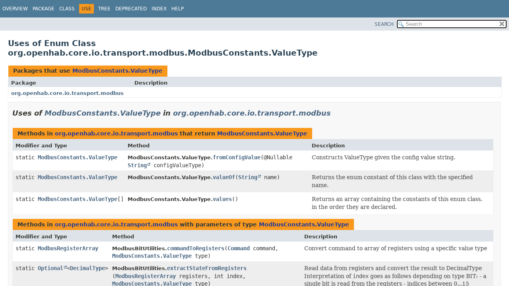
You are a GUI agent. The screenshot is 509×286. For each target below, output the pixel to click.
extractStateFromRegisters (207, 268)
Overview (15, 9)
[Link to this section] (336, 113)
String (137, 165)
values (222, 199)
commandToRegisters (195, 248)
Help (177, 9)
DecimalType (87, 268)
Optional (50, 268)
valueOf (224, 177)
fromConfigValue (236, 157)
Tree (104, 9)
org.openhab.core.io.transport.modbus (67, 93)
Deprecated (131, 9)
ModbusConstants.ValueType (117, 71)
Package (43, 9)
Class (67, 9)
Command (238, 248)
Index (159, 9)
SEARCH (384, 24)
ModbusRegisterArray (68, 248)
